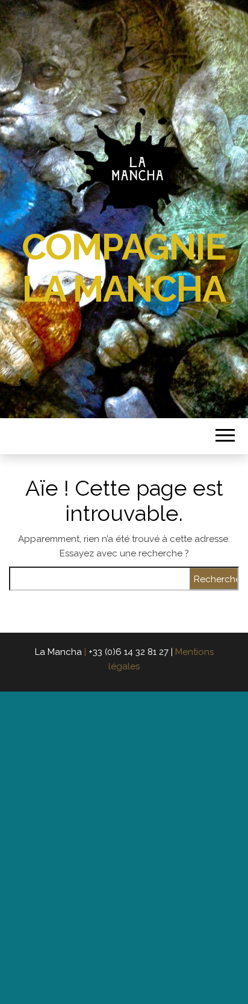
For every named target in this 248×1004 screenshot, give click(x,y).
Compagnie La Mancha (124, 268)
